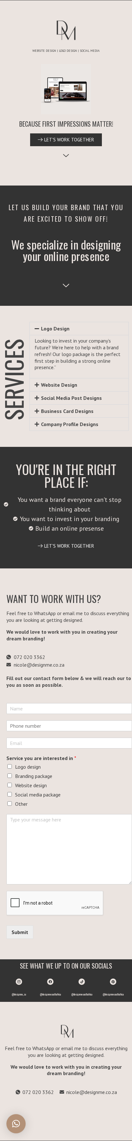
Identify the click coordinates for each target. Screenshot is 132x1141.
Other (21, 804)
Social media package (38, 794)
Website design (31, 785)
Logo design (28, 767)
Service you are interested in (41, 758)
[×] (16, 1123)
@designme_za (19, 994)
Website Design (59, 385)
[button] (79, 328)
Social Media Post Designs (71, 398)
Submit (20, 932)
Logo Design (55, 328)
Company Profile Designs (69, 424)
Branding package (33, 776)
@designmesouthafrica (50, 994)
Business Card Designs (67, 411)
